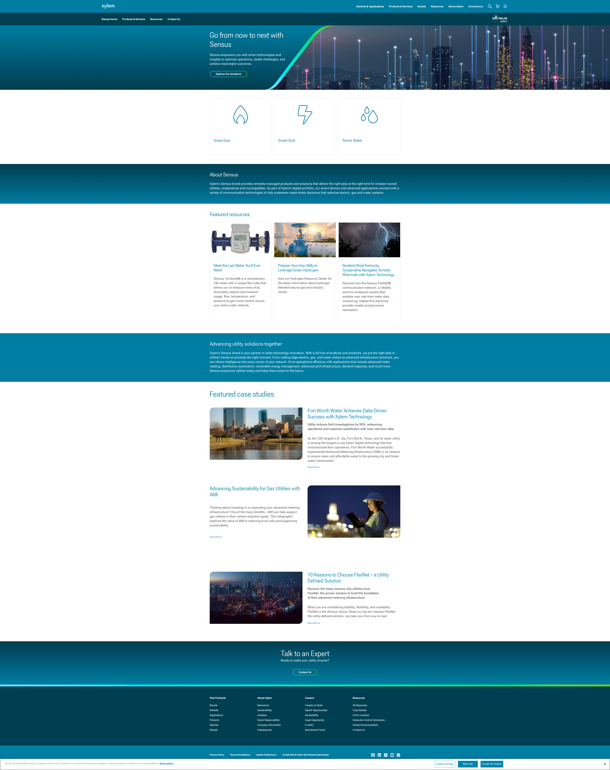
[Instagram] (398, 755)
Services (214, 724)
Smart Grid (286, 140)
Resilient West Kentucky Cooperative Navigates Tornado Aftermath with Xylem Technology (368, 270)
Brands (422, 6)
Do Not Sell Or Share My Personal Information (305, 754)
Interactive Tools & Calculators (369, 720)
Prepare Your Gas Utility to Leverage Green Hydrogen (298, 267)
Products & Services (401, 6)
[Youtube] (392, 755)
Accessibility (311, 715)
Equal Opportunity (314, 720)
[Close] (604, 763)
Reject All (468, 764)
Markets (214, 710)
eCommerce (475, 6)
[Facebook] (373, 755)
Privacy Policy (217, 754)
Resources (437, 6)
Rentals (214, 729)
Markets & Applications (370, 6)
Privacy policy (166, 763)
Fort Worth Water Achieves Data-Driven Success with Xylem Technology (347, 414)
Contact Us (174, 19)
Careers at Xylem (314, 705)
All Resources (360, 705)
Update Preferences (266, 754)
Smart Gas (222, 140)
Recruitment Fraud (315, 729)
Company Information (269, 724)
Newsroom (263, 705)
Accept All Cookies (492, 764)
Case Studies (360, 710)
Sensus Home (109, 19)
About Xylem (455, 6)
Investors (262, 715)
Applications (216, 715)
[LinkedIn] (379, 755)
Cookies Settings (445, 764)
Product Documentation (365, 724)
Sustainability (264, 710)
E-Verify (309, 724)
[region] (305, 764)
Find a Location (361, 715)
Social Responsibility (268, 720)
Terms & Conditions (240, 754)
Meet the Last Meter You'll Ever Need (237, 267)
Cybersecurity (264, 729)
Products (214, 720)
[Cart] (497, 6)
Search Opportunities (316, 710)
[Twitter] (386, 755)
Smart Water (352, 140)
